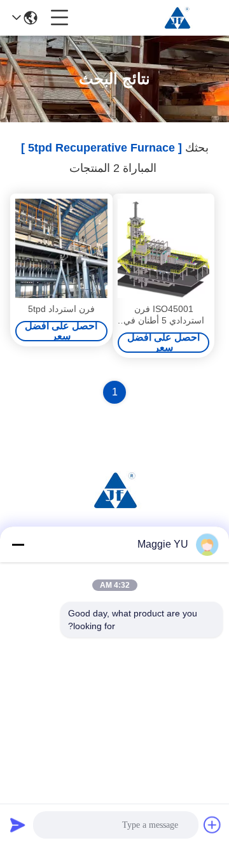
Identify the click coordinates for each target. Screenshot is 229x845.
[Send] (18, 825)
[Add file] (212, 825)
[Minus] (17, 544)
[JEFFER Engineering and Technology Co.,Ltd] (177, 17)
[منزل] (114, 506)
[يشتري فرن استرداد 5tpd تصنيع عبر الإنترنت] (61, 248)
